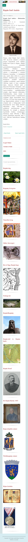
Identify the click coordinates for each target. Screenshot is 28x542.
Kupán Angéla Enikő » (20, 133)
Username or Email (7, 146)
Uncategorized (9, 126)
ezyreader (16, 539)
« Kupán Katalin (6, 133)
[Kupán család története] (14, 2)
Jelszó (4, 151)
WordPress (12, 539)
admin (12, 15)
